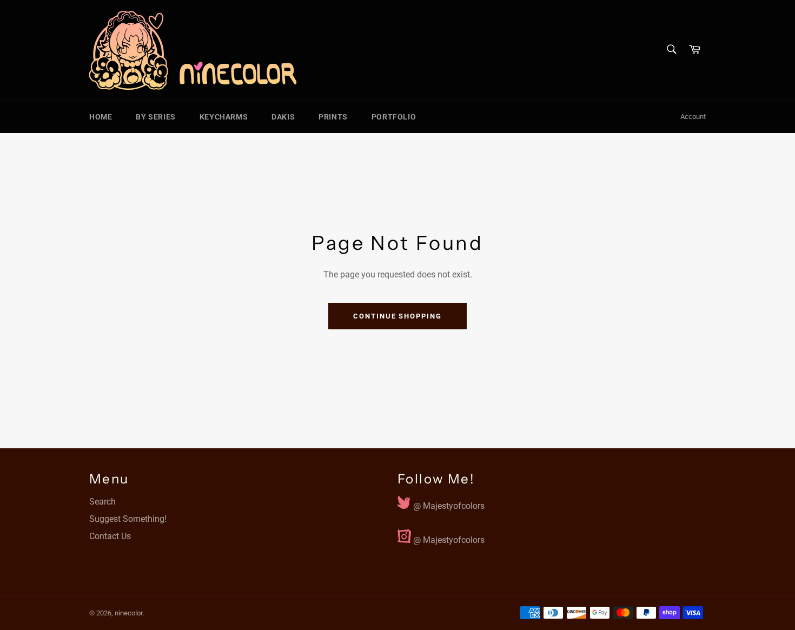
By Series (155, 116)
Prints (333, 116)
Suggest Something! (128, 519)
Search (102, 501)
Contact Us (110, 536)
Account (693, 116)
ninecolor (128, 613)
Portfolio (394, 116)
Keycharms (224, 116)
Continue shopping (397, 316)
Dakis (283, 116)
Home (100, 116)
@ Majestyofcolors (448, 503)
